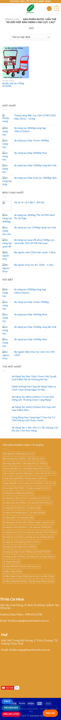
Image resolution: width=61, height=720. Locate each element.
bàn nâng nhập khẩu (11, 464)
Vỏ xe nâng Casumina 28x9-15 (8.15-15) (37, 483)
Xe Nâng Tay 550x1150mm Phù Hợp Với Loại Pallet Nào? (34, 408)
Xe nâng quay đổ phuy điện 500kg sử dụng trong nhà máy (28, 522)
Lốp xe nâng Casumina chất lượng (18, 473)
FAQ (31, 711)
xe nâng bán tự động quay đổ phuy (18, 493)
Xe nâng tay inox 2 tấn (13, 537)
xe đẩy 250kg (48, 576)
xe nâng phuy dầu (25, 518)
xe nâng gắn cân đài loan (13, 508)
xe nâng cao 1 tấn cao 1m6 (15, 498)
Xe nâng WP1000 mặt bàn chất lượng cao (21, 566)
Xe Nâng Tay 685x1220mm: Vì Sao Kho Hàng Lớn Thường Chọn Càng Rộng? (33, 398)
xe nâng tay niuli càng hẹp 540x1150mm (21, 542)
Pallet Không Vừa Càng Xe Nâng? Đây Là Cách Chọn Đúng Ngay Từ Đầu (34, 388)
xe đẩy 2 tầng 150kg (12, 571)
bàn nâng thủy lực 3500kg (35, 464)
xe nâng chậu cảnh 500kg (14, 503)
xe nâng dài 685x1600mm (40, 503)
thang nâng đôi (9, 483)
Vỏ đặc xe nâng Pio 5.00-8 (38, 488)
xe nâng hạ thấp (34, 508)
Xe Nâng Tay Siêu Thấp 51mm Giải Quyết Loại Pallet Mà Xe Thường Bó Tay (34, 378)
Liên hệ (54, 709)
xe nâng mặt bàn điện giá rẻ (15, 513)
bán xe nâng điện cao (12, 469)
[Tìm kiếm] (49, 8)
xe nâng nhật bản (37, 513)
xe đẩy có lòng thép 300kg (15, 581)
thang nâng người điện (13, 478)
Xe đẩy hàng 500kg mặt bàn (42, 581)
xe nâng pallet (9, 518)
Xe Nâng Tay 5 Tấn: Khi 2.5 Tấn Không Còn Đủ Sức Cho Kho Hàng (35, 429)
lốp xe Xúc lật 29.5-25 (45, 473)
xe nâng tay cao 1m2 (12, 532)
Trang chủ (12, 19)
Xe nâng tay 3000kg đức (40, 527)
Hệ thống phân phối (27, 709)
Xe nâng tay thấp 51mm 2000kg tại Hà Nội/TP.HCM (26, 552)
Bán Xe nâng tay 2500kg (14, 459)
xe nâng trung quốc (11, 562)
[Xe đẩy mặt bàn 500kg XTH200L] (15, 62)
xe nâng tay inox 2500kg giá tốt (39, 537)
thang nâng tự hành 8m (36, 478)
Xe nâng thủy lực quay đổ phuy (41, 557)
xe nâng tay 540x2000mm (15, 527)
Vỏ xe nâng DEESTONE (13, 488)
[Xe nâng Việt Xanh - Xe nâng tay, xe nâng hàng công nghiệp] (30, 8)
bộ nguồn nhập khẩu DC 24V (37, 469)
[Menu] (4, 8)
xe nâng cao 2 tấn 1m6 (39, 498)
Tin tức (44, 709)
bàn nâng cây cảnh (36, 459)
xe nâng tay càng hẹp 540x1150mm (40, 532)
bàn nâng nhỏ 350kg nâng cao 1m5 (18, 454)
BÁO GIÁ (50, 713)
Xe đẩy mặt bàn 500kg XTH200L (13, 84)
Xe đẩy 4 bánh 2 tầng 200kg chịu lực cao (21, 576)
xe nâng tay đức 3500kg (14, 557)
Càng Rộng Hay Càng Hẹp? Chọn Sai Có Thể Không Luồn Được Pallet (33, 419)
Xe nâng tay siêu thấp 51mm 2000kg (19, 547)
